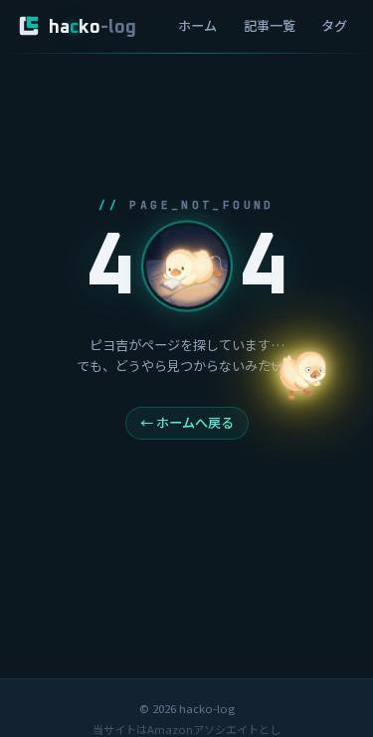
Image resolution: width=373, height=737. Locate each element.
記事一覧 (269, 25)
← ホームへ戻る (187, 422)
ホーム (197, 25)
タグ (334, 25)
